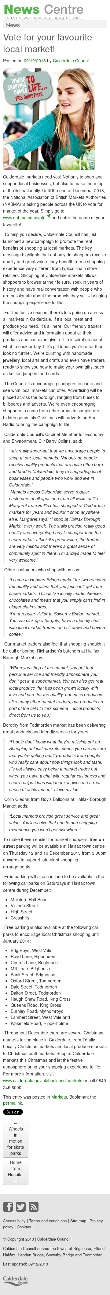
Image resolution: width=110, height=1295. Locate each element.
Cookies (24, 1227)
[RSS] (33, 1207)
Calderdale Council (71, 60)
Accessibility (14, 1221)
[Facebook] (8, 1207)
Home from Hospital (16, 1171)
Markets (59, 1097)
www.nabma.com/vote (24, 217)
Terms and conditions (48, 1221)
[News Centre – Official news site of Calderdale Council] (43, 11)
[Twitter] (21, 1207)
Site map (78, 1221)
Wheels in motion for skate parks (15, 1138)
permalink (12, 1103)
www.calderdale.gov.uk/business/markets (42, 1080)
